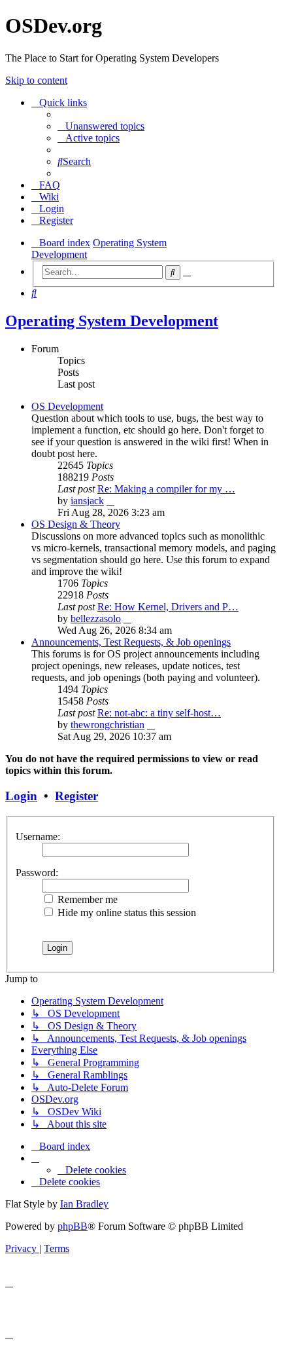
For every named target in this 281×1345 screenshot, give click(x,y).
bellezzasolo (96, 618)
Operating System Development (111, 320)
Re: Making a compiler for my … (166, 488)
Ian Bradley (84, 1203)
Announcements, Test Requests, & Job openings (131, 642)
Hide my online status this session (125, 912)
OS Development (67, 406)
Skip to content (36, 80)
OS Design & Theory (75, 524)
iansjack (87, 500)
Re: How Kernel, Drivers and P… (168, 606)
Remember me (86, 899)
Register (76, 796)
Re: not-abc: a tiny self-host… (159, 712)
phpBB (73, 1226)
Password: (37, 872)
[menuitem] (101, 126)
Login (21, 796)
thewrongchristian (107, 724)
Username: (38, 836)
